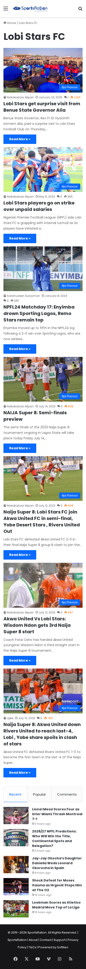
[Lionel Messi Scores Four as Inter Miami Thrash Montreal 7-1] (16, 815)
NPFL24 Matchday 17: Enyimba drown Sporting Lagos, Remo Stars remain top (39, 313)
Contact (46, 940)
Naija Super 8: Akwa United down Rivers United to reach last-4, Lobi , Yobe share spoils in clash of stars (42, 734)
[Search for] (80, 10)
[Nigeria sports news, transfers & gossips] (29, 8)
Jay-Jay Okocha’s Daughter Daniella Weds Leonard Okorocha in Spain (57, 863)
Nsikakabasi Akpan (20, 97)
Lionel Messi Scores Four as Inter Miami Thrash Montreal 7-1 (57, 814)
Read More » (20, 139)
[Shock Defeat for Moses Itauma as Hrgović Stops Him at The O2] (16, 886)
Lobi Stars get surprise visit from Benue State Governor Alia (41, 106)
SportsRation (17, 940)
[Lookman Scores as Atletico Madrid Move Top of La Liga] (16, 908)
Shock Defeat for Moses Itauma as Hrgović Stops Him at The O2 (57, 885)
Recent (15, 794)
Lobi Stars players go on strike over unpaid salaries (39, 206)
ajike (10, 718)
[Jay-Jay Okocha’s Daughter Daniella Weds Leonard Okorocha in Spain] (16, 864)
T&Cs (32, 947)
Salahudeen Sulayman (23, 296)
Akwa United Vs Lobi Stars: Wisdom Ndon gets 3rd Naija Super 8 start (37, 625)
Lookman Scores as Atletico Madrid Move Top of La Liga (56, 905)
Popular (39, 794)
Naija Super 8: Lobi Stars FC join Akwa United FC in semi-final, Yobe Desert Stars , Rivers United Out (41, 521)
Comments (67, 794)
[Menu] (5, 10)
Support (60, 940)
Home (11, 23)
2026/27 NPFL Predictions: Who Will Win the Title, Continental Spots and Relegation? (54, 838)
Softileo (62, 947)
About (33, 940)
